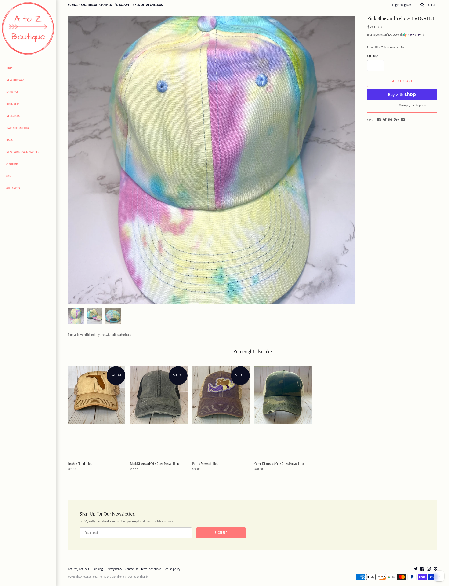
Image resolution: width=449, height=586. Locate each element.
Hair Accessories (17, 128)
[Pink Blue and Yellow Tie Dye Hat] (211, 160)
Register (406, 5)
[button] (402, 35)
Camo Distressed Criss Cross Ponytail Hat (279, 463)
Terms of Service (151, 569)
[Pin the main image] (390, 119)
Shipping (97, 569)
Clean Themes (118, 576)
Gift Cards (13, 188)
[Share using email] (403, 119)
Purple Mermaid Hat (204, 463)
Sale (9, 176)
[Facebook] (422, 569)
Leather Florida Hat (79, 463)
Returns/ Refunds (78, 569)
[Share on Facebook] (379, 119)
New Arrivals (15, 79)
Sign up (221, 533)
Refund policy (172, 569)
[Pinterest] (435, 569)
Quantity (372, 56)
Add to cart (402, 81)
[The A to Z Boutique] (28, 28)
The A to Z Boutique (86, 576)
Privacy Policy (114, 569)
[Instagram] (429, 569)
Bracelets (12, 104)
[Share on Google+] (396, 119)
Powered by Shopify (137, 576)
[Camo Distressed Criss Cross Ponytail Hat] (283, 409)
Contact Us (131, 569)
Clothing (12, 164)
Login (395, 5)
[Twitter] (416, 569)
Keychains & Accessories (22, 151)
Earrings (12, 91)
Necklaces (13, 115)
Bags (9, 140)
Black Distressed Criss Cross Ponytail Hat (154, 463)
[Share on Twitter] (385, 119)
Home (10, 67)
